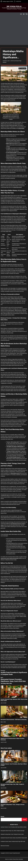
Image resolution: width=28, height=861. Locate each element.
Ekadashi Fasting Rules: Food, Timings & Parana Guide (12, 805)
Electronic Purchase (5, 845)
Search (2, 816)
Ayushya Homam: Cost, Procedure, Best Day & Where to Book (13, 827)
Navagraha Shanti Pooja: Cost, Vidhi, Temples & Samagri (12, 785)
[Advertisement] (14, 30)
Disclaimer (21, 859)
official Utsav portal (17, 187)
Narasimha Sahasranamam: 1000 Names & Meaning (14, 719)
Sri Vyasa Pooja (14, 6)
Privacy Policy (15, 859)
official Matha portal (15, 473)
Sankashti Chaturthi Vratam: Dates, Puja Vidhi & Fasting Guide (14, 837)
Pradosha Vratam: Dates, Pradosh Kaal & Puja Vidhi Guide (13, 841)
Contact (10, 859)
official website (21, 128)
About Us (7, 859)
